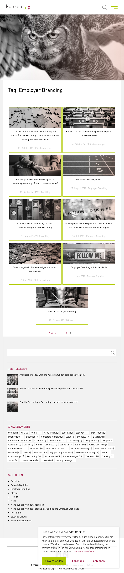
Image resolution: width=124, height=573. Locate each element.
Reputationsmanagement (88, 179)
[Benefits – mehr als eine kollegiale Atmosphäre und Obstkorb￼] (89, 117)
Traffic (12, 460)
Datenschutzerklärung (83, 551)
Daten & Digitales (95, 276)
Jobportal (66, 444)
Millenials (36, 448)
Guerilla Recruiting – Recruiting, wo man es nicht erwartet (49, 402)
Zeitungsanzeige (65, 460)
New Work (40, 452)
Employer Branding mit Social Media (89, 267)
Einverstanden (54, 561)
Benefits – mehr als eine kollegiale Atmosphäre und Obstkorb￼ (51, 388)
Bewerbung (98, 432)
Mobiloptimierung (81, 448)
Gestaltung (75, 440)
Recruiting (44, 236)
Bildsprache (15, 436)
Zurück (52, 333)
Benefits (67, 432)
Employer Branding (97, 188)
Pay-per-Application (61, 452)
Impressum (35, 564)
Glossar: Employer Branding (62, 311)
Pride (106, 452)
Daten (70, 436)
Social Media (52, 456)
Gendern (40, 440)
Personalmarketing (87, 452)
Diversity (99, 436)
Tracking (107, 456)
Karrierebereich (98, 444)
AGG (24, 432)
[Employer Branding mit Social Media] (89, 253)
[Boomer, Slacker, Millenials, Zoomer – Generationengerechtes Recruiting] (35, 209)
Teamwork (92, 456)
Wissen (47, 460)
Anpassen (78, 561)
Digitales (83, 436)
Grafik (28, 444)
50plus (13, 432)
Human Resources (46, 444)
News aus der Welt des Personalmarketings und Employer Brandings (45, 508)
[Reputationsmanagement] (89, 165)
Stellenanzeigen (44, 148)
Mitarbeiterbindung (57, 448)
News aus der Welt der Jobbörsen (27, 504)
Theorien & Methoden (21, 520)
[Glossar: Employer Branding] (62, 297)
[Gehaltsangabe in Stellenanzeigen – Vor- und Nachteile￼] (35, 253)
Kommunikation (17, 448)
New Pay (14, 452)
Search (112, 352)
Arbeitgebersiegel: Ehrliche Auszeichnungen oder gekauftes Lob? (52, 374)
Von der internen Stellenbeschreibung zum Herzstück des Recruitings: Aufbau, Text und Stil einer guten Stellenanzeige (35, 135)
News (26, 452)
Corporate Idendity (52, 436)
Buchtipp (45, 192)
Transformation (29, 460)
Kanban (80, 444)
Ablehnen (99, 561)
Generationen (57, 440)
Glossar (71, 320)
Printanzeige (16, 456)
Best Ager (82, 432)
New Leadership (104, 448)
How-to (14, 496)
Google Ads (92, 440)
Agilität (36, 432)
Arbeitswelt (51, 432)
